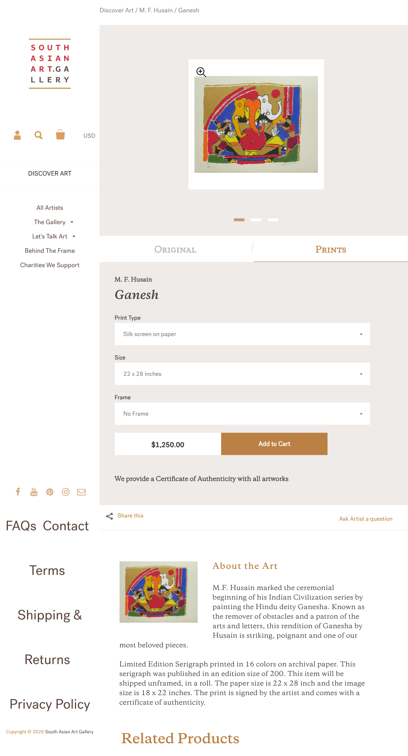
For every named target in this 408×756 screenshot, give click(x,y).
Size (138, 356)
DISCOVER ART (50, 174)
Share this (131, 506)
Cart (60, 134)
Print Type (146, 316)
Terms (47, 570)
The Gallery (50, 222)
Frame (132, 396)
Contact (66, 526)
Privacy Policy (50, 704)
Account (18, 134)
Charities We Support (50, 265)
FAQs (21, 526)
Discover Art (128, 17)
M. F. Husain (162, 17)
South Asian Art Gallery (69, 732)
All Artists (49, 208)
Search (39, 134)
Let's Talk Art (49, 236)
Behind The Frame (50, 251)
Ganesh (190, 17)
